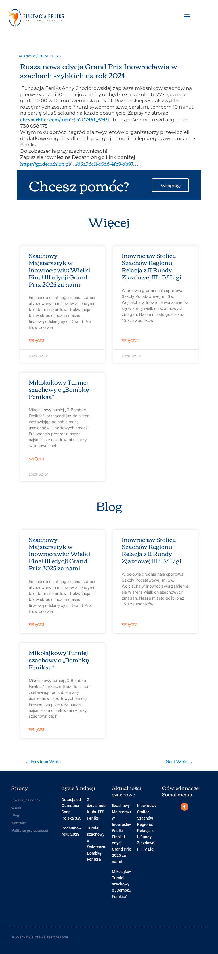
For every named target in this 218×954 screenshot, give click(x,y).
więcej (36, 340)
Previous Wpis (43, 761)
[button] (186, 16)
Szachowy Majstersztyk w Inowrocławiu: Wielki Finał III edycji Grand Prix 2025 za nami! (59, 269)
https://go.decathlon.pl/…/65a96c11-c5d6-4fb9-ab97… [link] (79, 163)
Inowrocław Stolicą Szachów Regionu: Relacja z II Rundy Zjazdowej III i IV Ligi (151, 266)
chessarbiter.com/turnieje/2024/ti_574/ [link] (63, 119)
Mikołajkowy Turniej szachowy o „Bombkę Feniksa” (59, 389)
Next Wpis (179, 761)
